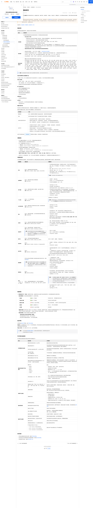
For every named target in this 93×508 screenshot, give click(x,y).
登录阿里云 (16, 17)
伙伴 (29, 1)
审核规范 (28, 7)
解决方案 (17, 1)
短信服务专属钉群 (30, 330)
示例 (33, 24)
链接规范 (30, 24)
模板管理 (22, 323)
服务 (32, 1)
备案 (81, 1)
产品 (14, 1)
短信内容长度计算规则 (45, 51)
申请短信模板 (30, 323)
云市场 (26, 1)
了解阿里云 (35, 1)
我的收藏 (75, 12)
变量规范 (26, 24)
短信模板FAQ (30, 439)
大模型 (11, 1)
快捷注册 (6, 17)
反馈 (49, 448)
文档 (79, 1)
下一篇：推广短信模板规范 (71, 443)
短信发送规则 (39, 437)
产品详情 (69, 12)
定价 (23, 1)
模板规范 (22, 24)
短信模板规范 (33, 7)
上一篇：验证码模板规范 (23, 443)
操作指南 (24, 7)
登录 (90, 1)
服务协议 (50, 19)
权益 (20, 1)
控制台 (84, 1)
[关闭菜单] (1, 1)
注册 (86, 1)
